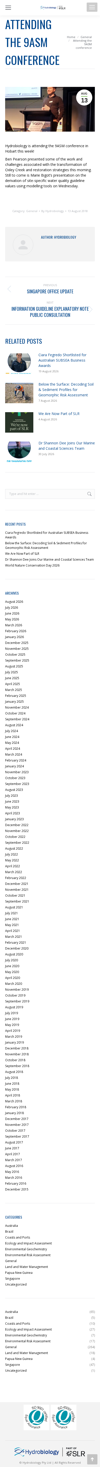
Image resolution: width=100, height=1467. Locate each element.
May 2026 (12, 619)
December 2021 (16, 884)
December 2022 (16, 825)
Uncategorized (16, 1284)
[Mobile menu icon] (92, 7)
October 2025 (15, 654)
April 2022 (12, 866)
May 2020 (12, 972)
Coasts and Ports (17, 1237)
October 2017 (15, 1130)
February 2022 (15, 878)
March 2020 (13, 983)
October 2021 (15, 895)
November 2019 (17, 989)
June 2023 (12, 801)
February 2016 (15, 1183)
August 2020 (14, 954)
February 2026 (15, 631)
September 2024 (17, 719)
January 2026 (14, 637)
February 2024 (15, 760)
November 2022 (17, 831)
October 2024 (15, 713)
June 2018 (12, 1083)
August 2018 (14, 1072)
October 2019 (15, 995)
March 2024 (13, 754)
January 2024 (14, 766)
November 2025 (17, 648)
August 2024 (14, 725)
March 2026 (13, 625)
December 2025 (16, 643)
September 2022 (17, 842)
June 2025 (12, 678)
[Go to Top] (92, 1459)
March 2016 (13, 1177)
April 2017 (12, 1154)
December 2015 (16, 1189)
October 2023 (15, 778)
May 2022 (12, 860)
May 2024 (12, 743)
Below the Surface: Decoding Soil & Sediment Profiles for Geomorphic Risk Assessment (66, 389)
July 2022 (11, 854)
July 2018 (11, 1078)
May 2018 (12, 1089)
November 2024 (17, 707)
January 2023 (14, 819)
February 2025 (15, 696)
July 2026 (11, 607)
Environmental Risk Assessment (28, 1255)
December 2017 (16, 1119)
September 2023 (17, 784)
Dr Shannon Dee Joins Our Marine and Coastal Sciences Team (66, 446)
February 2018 (15, 1107)
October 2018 (15, 1060)
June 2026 (12, 613)
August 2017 (14, 1142)
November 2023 (17, 772)
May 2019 (12, 1025)
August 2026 (14, 601)
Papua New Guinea (19, 1272)
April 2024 (12, 748)
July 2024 (11, 731)
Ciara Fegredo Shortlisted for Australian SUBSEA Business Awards (62, 360)
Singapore (12, 1278)
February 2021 (15, 942)
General (31, 211)
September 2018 (17, 1066)
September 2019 (17, 1001)
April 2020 (12, 978)
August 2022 (14, 848)
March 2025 (13, 690)
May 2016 (12, 1172)
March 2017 (13, 1160)
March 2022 (13, 872)
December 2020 (16, 948)
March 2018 (13, 1101)
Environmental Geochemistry (26, 1249)
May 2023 (12, 807)
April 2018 (12, 1095)
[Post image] (19, 363)
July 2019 (11, 1013)
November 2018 (17, 1054)
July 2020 (11, 960)
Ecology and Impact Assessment (28, 1243)
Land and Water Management (26, 1267)
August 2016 (14, 1166)
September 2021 (17, 901)
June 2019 (12, 1019)
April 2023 (12, 813)
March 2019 (13, 1036)
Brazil (9, 1231)
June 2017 (12, 1148)
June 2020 (12, 966)
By (52, 211)
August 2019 (14, 1007)
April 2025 (12, 684)
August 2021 (14, 907)
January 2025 (14, 701)
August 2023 (14, 790)
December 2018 (16, 1048)
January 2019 (14, 1042)
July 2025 (11, 672)
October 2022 (15, 837)
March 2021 (13, 936)
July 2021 (11, 913)
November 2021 (17, 889)
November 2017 (17, 1125)
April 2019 (12, 1031)
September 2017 (17, 1136)
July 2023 (11, 795)
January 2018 (14, 1113)
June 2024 (12, 737)
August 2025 (14, 666)
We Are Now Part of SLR (58, 413)
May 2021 (12, 925)
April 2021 (12, 931)
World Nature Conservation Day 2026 (32, 565)
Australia (11, 1225)
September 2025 (17, 660)
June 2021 (12, 919)
